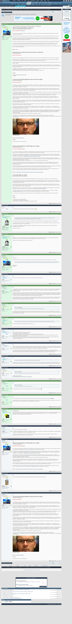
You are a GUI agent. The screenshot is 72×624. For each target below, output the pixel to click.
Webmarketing (55, 3)
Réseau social (12, 7)
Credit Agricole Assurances (24, 581)
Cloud (16, 2)
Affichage (58, 22)
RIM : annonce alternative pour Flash (20, 74)
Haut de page (59, 604)
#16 (60, 408)
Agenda (19, 7)
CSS (23, 3)
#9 (60, 317)
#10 (60, 328)
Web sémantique (50, 3)
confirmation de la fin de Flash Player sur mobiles (24, 172)
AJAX (15, 3)
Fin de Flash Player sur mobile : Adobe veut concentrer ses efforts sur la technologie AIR (22, 14)
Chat (28, 0)
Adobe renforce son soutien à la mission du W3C (31, 156)
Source (15, 75)
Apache (18, 3)
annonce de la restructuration (38, 172)
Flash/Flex (20, 9)
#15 (60, 394)
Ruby (41, 3)
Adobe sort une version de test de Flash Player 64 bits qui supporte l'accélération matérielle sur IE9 (17, 591)
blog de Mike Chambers (20, 137)
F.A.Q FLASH (36, 565)
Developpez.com (54, 604)
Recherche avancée (68, 7)
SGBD (40, 2)
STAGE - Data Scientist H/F (21, 580)
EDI (32, 2)
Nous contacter (49, 604)
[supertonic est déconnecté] (7, 415)
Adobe (17, 49)
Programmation (36, 2)
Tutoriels (19, 0)
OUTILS (25, 565)
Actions (8, 7)
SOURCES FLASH (45, 565)
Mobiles (46, 2)
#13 (60, 367)
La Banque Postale (21, 585)
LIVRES (30, 565)
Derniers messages (3, 7)
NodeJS (36, 3)
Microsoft (23, 2)
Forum (4, 9)
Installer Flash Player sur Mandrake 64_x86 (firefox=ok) (10, 597)
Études (41, 0)
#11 (60, 342)
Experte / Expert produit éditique (22, 584)
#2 (60, 205)
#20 (60, 492)
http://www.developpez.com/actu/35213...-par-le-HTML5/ (22, 376)
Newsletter (33, 0)
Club (48, 0)
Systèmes (49, 2)
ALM (20, 2)
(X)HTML (60, 3)
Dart (25, 3)
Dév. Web (29, 2)
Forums (14, 0)
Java (26, 2)
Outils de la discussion (53, 22)
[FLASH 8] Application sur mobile (7, 595)
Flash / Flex (28, 3)
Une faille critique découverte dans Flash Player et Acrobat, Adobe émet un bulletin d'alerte (16, 593)
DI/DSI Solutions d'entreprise (9, 2)
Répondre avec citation (53, 203)
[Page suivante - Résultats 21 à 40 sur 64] (57, 12)
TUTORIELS (17, 565)
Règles (25, 7)
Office (43, 2)
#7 (60, 285)
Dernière (59, 563)
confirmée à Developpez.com (17, 191)
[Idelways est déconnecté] (7, 33)
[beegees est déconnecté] (7, 482)
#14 (60, 380)
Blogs (25, 0)
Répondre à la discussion (6, 12)
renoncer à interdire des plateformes (40, 187)
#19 (60, 473)
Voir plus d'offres (43, 586)
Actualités (10, 565)
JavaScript (32, 3)
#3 (60, 213)
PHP (39, 3)
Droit (45, 0)
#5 (60, 254)
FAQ (22, 0)
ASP (20, 3)
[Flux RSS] (68, 5)
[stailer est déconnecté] (7, 223)
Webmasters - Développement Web (11, 9)
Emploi (37, 0)
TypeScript (44, 3)
